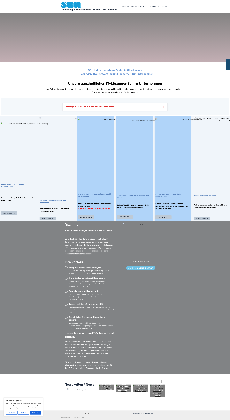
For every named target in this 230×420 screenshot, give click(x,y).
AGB (82, 417)
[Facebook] (85, 414)
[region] (23, 407)
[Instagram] (88, 414)
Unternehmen (152, 6)
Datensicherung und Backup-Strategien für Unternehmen (124, 385)
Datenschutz (65, 417)
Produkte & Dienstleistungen (131, 6)
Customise (12, 412)
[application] (143, 6)
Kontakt (164, 6)
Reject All (23, 412)
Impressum (76, 417)
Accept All (35, 412)
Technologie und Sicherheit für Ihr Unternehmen (89, 9)
